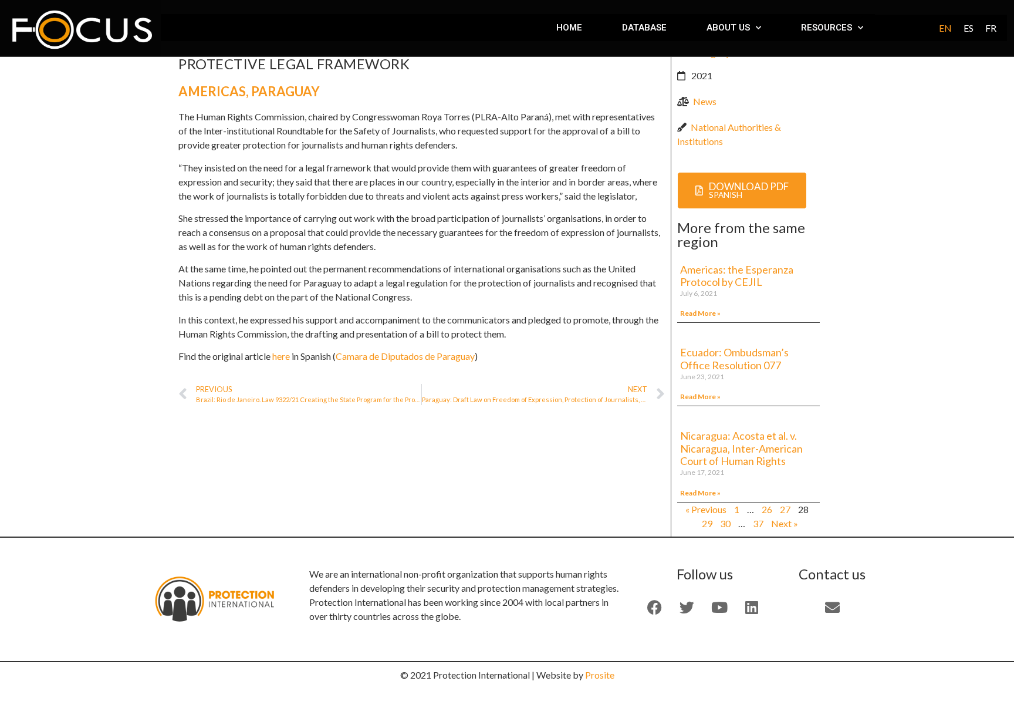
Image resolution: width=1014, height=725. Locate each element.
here (281, 356)
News (704, 101)
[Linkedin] (751, 607)
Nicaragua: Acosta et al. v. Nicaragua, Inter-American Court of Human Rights (741, 448)
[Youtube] (719, 607)
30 (725, 523)
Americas (212, 91)
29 (707, 523)
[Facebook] (655, 607)
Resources (826, 27)
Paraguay (285, 91)
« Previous (705, 509)
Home (569, 27)
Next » (784, 523)
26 (767, 509)
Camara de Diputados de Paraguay (405, 356)
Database (644, 27)
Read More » (700, 313)
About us (728, 27)
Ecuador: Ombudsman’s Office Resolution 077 (734, 359)
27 (785, 509)
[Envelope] (832, 607)
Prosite (599, 674)
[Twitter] (687, 607)
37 (758, 523)
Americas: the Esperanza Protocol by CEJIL (736, 276)
